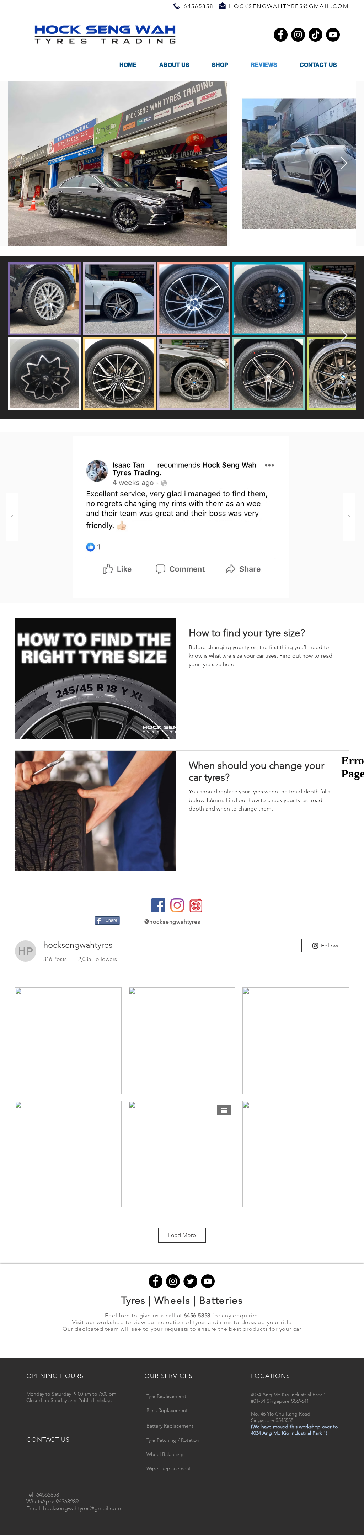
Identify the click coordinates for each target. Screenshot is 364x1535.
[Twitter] (190, 1281)
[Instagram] (298, 35)
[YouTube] (333, 35)
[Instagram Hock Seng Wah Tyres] (177, 905)
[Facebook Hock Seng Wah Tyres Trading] (158, 905)
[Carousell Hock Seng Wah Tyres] (196, 905)
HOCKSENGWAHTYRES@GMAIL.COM (289, 6)
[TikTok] (315, 35)
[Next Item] (344, 163)
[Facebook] (281, 35)
